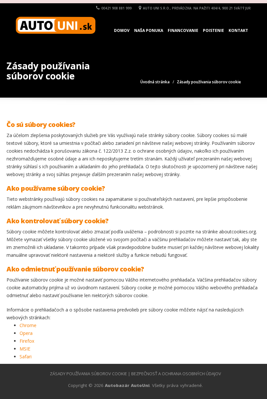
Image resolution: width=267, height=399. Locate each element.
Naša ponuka (148, 30)
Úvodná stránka (155, 82)
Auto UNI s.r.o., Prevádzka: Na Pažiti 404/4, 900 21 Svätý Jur (197, 8)
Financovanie (183, 30)
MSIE (25, 349)
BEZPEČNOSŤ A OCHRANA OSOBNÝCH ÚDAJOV (176, 374)
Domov (122, 30)
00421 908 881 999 (116, 8)
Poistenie (213, 30)
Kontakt (238, 30)
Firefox (27, 341)
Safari (26, 356)
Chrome (28, 325)
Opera (26, 333)
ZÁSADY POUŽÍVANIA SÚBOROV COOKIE (88, 374)
